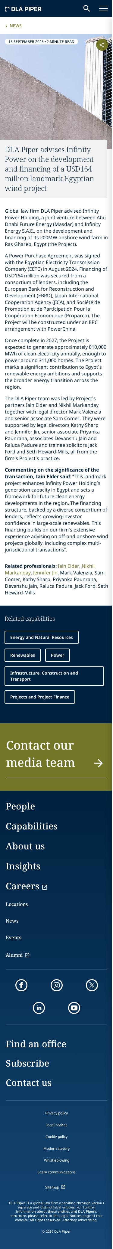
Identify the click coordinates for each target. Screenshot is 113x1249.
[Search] (86, 8)
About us (25, 846)
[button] (56, 757)
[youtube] (74, 1008)
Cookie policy (56, 1136)
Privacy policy (56, 1113)
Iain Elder (68, 566)
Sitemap (52, 1187)
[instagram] (57, 985)
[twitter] (92, 985)
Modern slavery (56, 1148)
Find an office (36, 1044)
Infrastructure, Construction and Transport (44, 676)
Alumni (14, 955)
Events (13, 937)
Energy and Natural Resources (41, 637)
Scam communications (57, 1172)
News (16, 25)
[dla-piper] (23, 8)
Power (57, 655)
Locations (17, 904)
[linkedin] (39, 1008)
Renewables (22, 655)
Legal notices (56, 1124)
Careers (22, 886)
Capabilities (32, 826)
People (20, 806)
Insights (23, 866)
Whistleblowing (56, 1160)
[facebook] (21, 985)
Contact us (29, 1082)
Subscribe (27, 1063)
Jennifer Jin (45, 572)
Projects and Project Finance (39, 697)
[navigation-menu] (103, 8)
